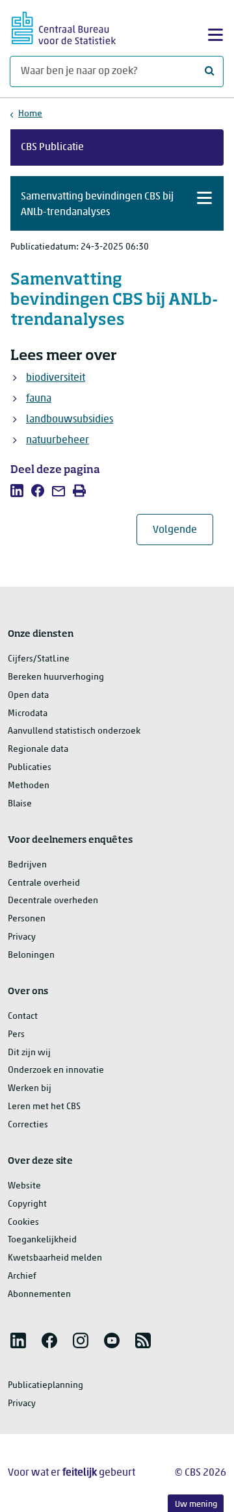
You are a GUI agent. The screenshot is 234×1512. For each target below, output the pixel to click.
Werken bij (29, 1088)
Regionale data (38, 749)
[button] (117, 203)
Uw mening (196, 1504)
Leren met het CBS (44, 1107)
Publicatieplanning (45, 1385)
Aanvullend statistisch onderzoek (74, 731)
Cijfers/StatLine (39, 659)
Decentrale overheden (53, 901)
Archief (22, 1276)
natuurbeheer (57, 440)
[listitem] (17, 490)
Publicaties (29, 767)
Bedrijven (27, 865)
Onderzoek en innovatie (56, 1070)
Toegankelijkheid (42, 1240)
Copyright (27, 1204)
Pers (16, 1035)
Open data (28, 695)
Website (24, 1186)
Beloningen (31, 955)
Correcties (28, 1125)
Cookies (23, 1222)
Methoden (28, 786)
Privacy (22, 937)
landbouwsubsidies (69, 420)
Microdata (27, 714)
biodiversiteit (55, 378)
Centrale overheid (44, 883)
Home (30, 114)
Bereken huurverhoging (56, 677)
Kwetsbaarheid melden (55, 1258)
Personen (27, 919)
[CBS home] (63, 26)
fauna (38, 399)
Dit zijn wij (29, 1053)
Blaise (20, 804)
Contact (23, 1016)
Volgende (183, 529)
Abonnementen (39, 1294)
